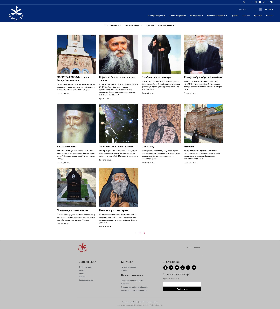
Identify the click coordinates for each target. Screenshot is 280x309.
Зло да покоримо (66, 146)
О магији (189, 146)
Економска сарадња (216, 16)
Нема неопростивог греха (113, 210)
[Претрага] (260, 9)
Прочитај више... (63, 93)
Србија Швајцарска (178, 16)
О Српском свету (113, 25)
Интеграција (195, 16)
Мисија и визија (132, 25)
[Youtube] (260, 2)
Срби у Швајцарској (156, 16)
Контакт (269, 16)
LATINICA (269, 9)
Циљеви (150, 25)
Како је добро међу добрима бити (203, 77)
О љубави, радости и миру (156, 77)
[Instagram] (256, 2)
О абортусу (148, 146)
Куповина (258, 16)
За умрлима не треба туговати (116, 146)
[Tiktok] (264, 2)
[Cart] (244, 2)
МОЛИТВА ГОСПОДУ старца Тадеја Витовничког (73, 78)
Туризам (234, 16)
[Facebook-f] (252, 2)
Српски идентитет (166, 25)
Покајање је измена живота (72, 210)
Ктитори (246, 16)
